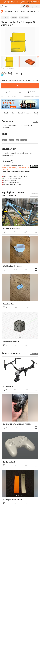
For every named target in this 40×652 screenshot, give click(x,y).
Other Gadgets (24, 17)
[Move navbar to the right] (38, 11)
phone (11, 140)
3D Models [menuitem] (8, 11)
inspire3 (23, 140)
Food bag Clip (8, 304)
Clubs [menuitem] (22, 11)
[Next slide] (37, 61)
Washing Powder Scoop (12, 266)
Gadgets (14, 17)
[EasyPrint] (23, 6)
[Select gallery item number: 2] (18, 224)
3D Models (5, 17)
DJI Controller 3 (9, 462)
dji (17, 140)
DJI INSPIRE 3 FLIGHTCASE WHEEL (17, 424)
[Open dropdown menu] (37, 22)
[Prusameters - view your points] (27, 6)
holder (4, 140)
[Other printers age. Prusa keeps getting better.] (20, 104)
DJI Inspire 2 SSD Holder (12, 500)
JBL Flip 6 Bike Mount (11, 228)
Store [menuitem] (16, 11)
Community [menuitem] (31, 11)
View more (34, 194)
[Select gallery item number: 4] (21, 224)
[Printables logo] (2, 11)
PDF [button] (36, 121)
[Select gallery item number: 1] (16, 224)
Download (21, 86)
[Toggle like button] (4, 232)
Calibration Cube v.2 (11, 342)
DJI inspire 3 (8, 386)
